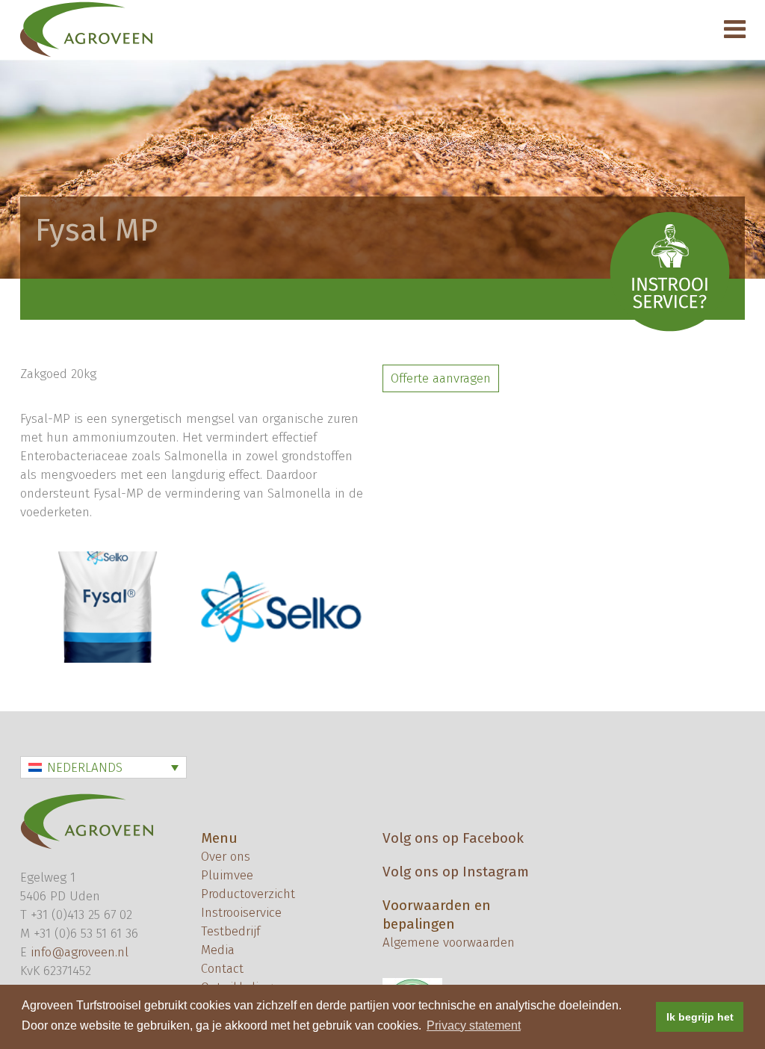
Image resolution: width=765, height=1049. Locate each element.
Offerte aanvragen (441, 378)
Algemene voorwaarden (448, 942)
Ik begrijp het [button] (700, 1017)
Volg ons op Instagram (455, 871)
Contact (222, 969)
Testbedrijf (230, 931)
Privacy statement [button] (474, 1025)
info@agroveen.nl (79, 952)
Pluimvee (227, 875)
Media (218, 950)
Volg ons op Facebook (453, 838)
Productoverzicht (248, 894)
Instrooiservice (241, 912)
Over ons (225, 856)
